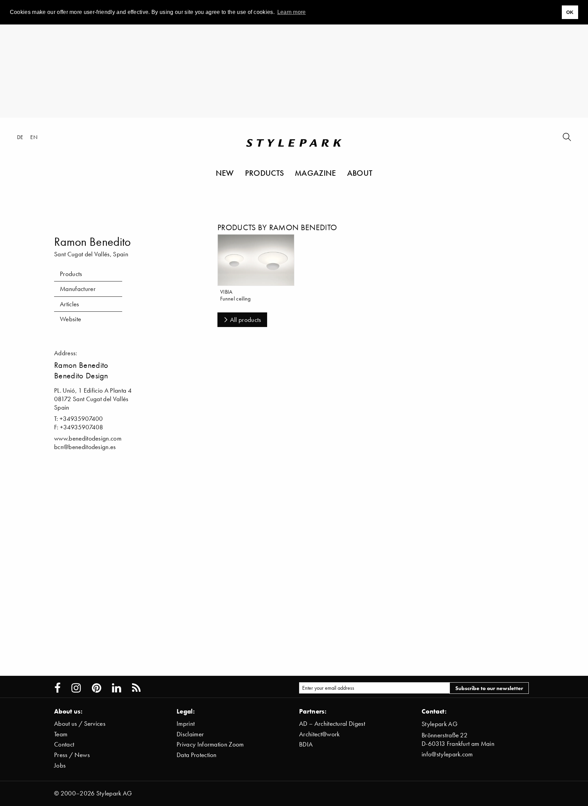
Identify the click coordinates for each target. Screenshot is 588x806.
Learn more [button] (291, 12)
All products (245, 320)
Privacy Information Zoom (210, 744)
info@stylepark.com (447, 754)
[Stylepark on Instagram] (76, 688)
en (33, 137)
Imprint (186, 723)
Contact (64, 744)
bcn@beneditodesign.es (85, 447)
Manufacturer (78, 289)
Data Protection (197, 755)
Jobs (60, 765)
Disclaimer (190, 734)
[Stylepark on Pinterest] (96, 688)
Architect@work (319, 734)
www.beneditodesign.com (87, 438)
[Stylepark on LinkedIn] (117, 688)
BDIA (306, 744)
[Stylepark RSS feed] (136, 688)
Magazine (315, 173)
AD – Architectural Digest (332, 723)
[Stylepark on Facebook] (57, 688)
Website (70, 319)
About (360, 173)
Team (60, 734)
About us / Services (79, 723)
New (225, 173)
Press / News (72, 755)
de (20, 137)
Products (264, 173)
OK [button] (570, 12)
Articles (69, 304)
